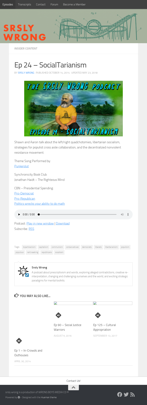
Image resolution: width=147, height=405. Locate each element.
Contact (41, 4)
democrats (87, 247)
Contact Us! (73, 381)
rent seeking (32, 252)
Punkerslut (21, 166)
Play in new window (40, 223)
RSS (31, 229)
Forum (54, 4)
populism (125, 247)
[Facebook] (119, 394)
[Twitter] (126, 394)
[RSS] (132, 394)
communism (57, 247)
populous (20, 252)
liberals (98, 247)
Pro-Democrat (24, 193)
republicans (47, 252)
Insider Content (25, 48)
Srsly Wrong (26, 72)
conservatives (72, 247)
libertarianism (111, 247)
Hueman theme (49, 397)
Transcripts (24, 4)
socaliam (59, 252)
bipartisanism (29, 247)
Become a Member (74, 4)
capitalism (43, 247)
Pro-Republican (24, 199)
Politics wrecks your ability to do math (39, 204)
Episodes (8, 4)
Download (63, 223)
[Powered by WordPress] (19, 397)
